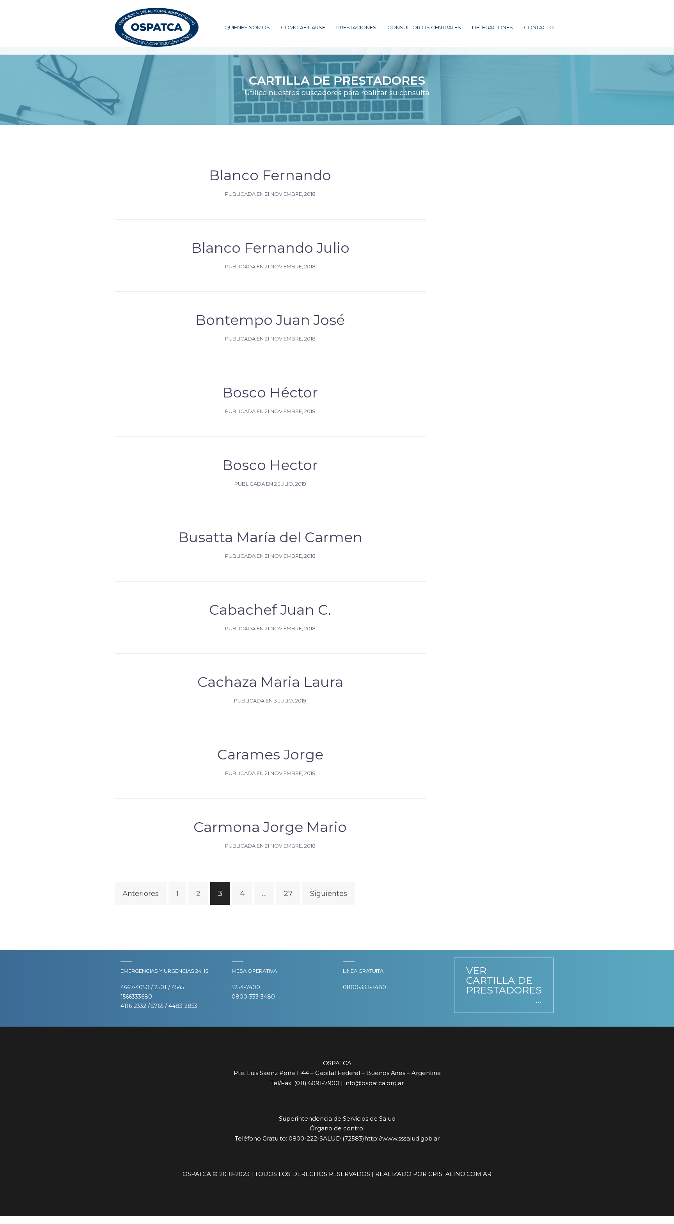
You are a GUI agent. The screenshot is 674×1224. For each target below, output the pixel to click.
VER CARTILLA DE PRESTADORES (504, 980)
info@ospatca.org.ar (374, 1083)
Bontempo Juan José (270, 319)
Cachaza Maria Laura (270, 681)
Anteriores (140, 893)
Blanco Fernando (270, 175)
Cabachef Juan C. (270, 609)
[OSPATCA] (157, 27)
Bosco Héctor (270, 392)
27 (288, 893)
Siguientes (328, 893)
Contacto (539, 27)
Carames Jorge (270, 754)
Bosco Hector (270, 465)
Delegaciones (492, 27)
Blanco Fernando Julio (270, 247)
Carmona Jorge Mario (270, 827)
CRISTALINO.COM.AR (459, 1174)
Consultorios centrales (424, 27)
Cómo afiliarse (303, 27)
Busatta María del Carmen (270, 537)
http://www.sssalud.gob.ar (402, 1138)
